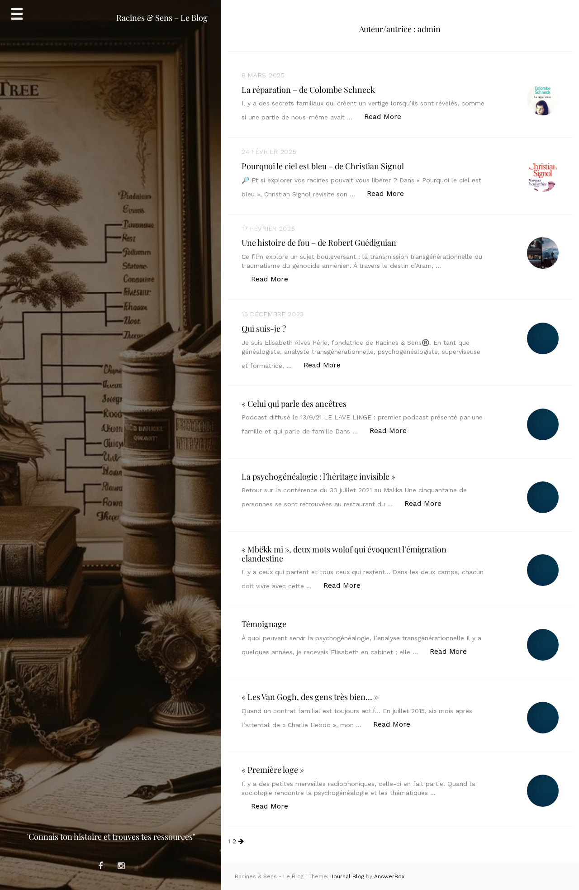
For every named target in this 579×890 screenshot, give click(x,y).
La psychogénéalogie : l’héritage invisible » (318, 476)
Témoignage (264, 624)
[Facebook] (100, 866)
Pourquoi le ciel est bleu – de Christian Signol (323, 166)
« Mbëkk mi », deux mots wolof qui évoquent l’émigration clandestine (344, 554)
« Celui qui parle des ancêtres (294, 403)
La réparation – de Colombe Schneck (308, 89)
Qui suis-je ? (264, 328)
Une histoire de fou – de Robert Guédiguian (319, 242)
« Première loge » (273, 769)
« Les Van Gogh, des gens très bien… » (310, 696)
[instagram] (120, 866)
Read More (387, 116)
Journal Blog (348, 876)
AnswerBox (389, 876)
